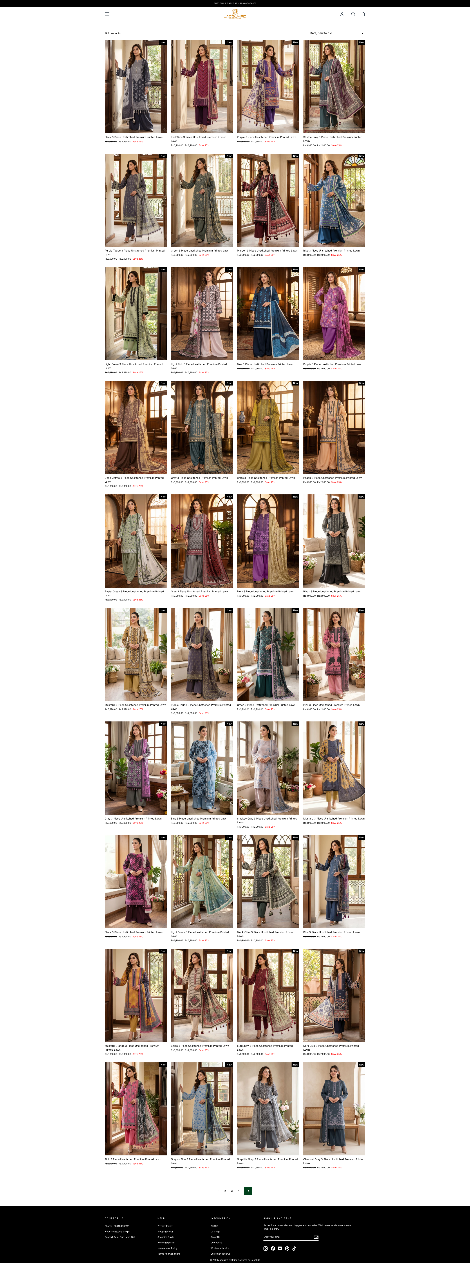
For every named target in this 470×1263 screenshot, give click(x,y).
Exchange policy (166, 1242)
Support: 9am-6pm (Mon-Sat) (120, 1237)
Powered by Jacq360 (249, 1260)
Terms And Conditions (169, 1253)
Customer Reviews (220, 1253)
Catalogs (215, 1231)
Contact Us (216, 1242)
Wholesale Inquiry (220, 1248)
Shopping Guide (166, 1237)
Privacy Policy (165, 1226)
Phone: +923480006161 (117, 1226)
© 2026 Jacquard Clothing (223, 1260)
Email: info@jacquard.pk (117, 1231)
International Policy (168, 1248)
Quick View (136, 129)
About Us (215, 1237)
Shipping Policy (165, 1231)
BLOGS (214, 1226)
